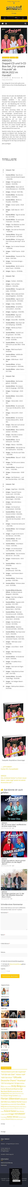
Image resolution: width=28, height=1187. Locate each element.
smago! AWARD (4, 1114)
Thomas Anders (22, 1117)
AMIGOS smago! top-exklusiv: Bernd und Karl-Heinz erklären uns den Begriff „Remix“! (14, 861)
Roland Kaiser (10, 1111)
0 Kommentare (17, 77)
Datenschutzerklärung (15, 964)
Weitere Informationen (16, 1178)
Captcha (3, 968)
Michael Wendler (10, 1108)
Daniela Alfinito (9, 79)
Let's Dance (17, 1104)
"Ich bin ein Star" (8, 1074)
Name (3, 934)
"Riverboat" (21, 1080)
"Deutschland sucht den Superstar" (13, 1072)
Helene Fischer (16, 1102)
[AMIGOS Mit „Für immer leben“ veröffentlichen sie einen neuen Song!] (14, 796)
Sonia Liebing (4, 1117)
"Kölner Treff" (20, 1074)
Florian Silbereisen (10, 1098)
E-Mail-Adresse (5, 943)
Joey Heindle (11, 1104)
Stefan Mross (12, 1116)
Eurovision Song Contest (9, 1096)
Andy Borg (16, 1086)
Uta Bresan (3, 1119)
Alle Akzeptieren (16, 1181)
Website (3, 952)
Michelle (16, 1108)
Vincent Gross (10, 1119)
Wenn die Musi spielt (18, 1119)
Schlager (12, 57)
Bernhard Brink (6, 1091)
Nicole (19, 1108)
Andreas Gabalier (7, 1086)
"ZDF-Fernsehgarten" (7, 1083)
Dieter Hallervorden (13, 1093)
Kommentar (4, 912)
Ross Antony (20, 1111)
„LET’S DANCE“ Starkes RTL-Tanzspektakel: (9, 768)
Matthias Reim (19, 1106)
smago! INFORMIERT (16, 1114)
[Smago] (2, 23)
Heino (9, 1102)
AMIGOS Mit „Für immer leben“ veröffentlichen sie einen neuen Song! (14, 824)
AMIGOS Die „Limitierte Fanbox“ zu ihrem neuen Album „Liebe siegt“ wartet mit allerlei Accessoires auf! (13, 779)
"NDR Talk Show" (7, 1078)
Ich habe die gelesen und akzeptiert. (13, 965)
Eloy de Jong (20, 1093)
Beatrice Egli (18, 1089)
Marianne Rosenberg (10, 1106)
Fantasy (19, 1095)
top (17, 57)
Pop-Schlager (6, 57)
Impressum (4, 1165)
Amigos (3, 79)
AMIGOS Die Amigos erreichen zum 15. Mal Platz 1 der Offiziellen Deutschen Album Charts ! (13, 894)
